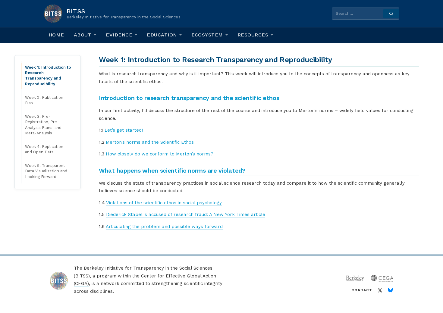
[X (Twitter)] (380, 290)
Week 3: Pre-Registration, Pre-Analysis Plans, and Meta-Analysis (43, 124)
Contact (361, 290)
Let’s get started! (124, 130)
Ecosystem (207, 35)
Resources (252, 35)
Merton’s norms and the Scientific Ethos (150, 142)
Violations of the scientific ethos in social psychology (164, 202)
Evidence (119, 35)
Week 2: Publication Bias (44, 100)
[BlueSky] (390, 290)
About (82, 35)
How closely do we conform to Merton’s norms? (159, 154)
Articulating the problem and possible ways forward (164, 226)
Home (56, 35)
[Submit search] (391, 13)
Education (162, 35)
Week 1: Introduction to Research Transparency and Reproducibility (48, 75)
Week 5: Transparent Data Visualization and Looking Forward (46, 171)
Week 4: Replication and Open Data (44, 149)
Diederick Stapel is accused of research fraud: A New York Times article (185, 214)
